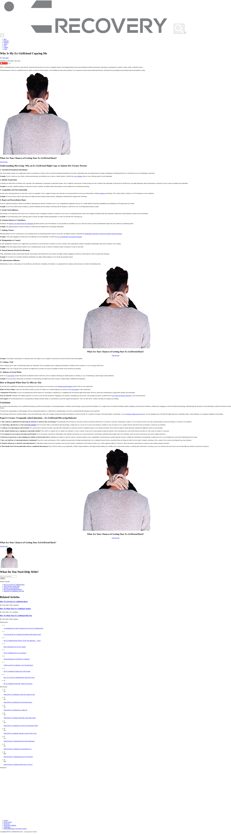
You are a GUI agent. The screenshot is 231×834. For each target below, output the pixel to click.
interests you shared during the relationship (21, 223)
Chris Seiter (5, 58)
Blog (5, 39)
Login (5, 49)
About (5, 44)
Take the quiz (4, 162)
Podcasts (6, 41)
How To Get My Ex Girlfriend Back (14, 584)
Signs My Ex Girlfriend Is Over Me (14, 591)
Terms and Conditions (10, 825)
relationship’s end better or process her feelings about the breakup (103, 233)
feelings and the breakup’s (65, 386)
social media (10, 375)
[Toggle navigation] (185, 33)
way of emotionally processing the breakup (69, 237)
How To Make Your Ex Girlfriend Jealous (15, 609)
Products (6, 42)
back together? (32, 425)
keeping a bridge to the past (134, 414)
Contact (6, 47)
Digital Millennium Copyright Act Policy (15, 828)
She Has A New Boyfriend (11, 588)
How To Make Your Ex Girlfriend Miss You (16, 616)
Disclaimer (7, 824)
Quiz (5, 45)
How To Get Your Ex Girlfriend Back (14, 602)
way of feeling (78, 176)
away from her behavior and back (121, 395)
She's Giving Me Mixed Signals (13, 589)
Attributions (7, 827)
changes (102, 193)
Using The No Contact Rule (12, 586)
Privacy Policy (8, 822)
